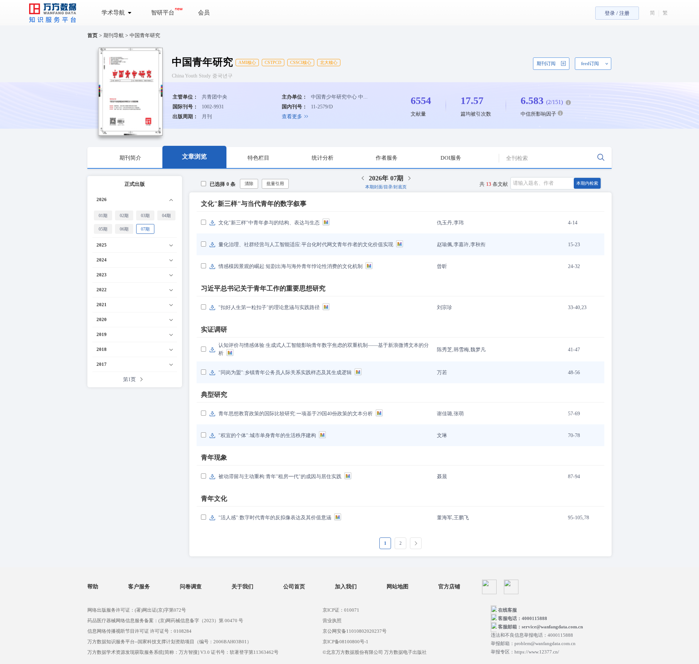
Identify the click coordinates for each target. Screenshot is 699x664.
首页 (92, 35)
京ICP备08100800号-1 (345, 641)
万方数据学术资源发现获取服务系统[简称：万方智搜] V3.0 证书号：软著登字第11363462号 (183, 652)
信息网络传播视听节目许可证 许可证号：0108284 (139, 631)
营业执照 (332, 620)
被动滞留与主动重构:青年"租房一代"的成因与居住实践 (279, 476)
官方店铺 (449, 586)
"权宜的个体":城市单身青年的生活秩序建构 (267, 435)
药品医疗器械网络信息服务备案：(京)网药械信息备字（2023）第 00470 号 (165, 620)
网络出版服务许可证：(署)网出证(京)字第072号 (136, 610)
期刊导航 (114, 35)
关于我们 (242, 586)
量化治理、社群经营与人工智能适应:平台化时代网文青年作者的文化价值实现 (305, 244)
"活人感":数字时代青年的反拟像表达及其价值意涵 (274, 517)
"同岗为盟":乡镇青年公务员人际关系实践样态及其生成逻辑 (285, 372)
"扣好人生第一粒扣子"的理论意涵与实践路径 (269, 307)
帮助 (92, 586)
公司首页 (294, 586)
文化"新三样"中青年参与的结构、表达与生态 (269, 222)
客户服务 (139, 586)
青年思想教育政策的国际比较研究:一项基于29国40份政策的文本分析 (295, 413)
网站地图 (397, 586)
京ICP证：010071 (341, 610)
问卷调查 (191, 586)
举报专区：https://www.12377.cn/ (525, 652)
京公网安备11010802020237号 (355, 631)
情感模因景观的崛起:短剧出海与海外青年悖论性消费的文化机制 (290, 266)
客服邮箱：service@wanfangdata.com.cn (540, 626)
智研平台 (162, 12)
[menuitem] (121, 13)
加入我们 (346, 586)
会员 (204, 12)
